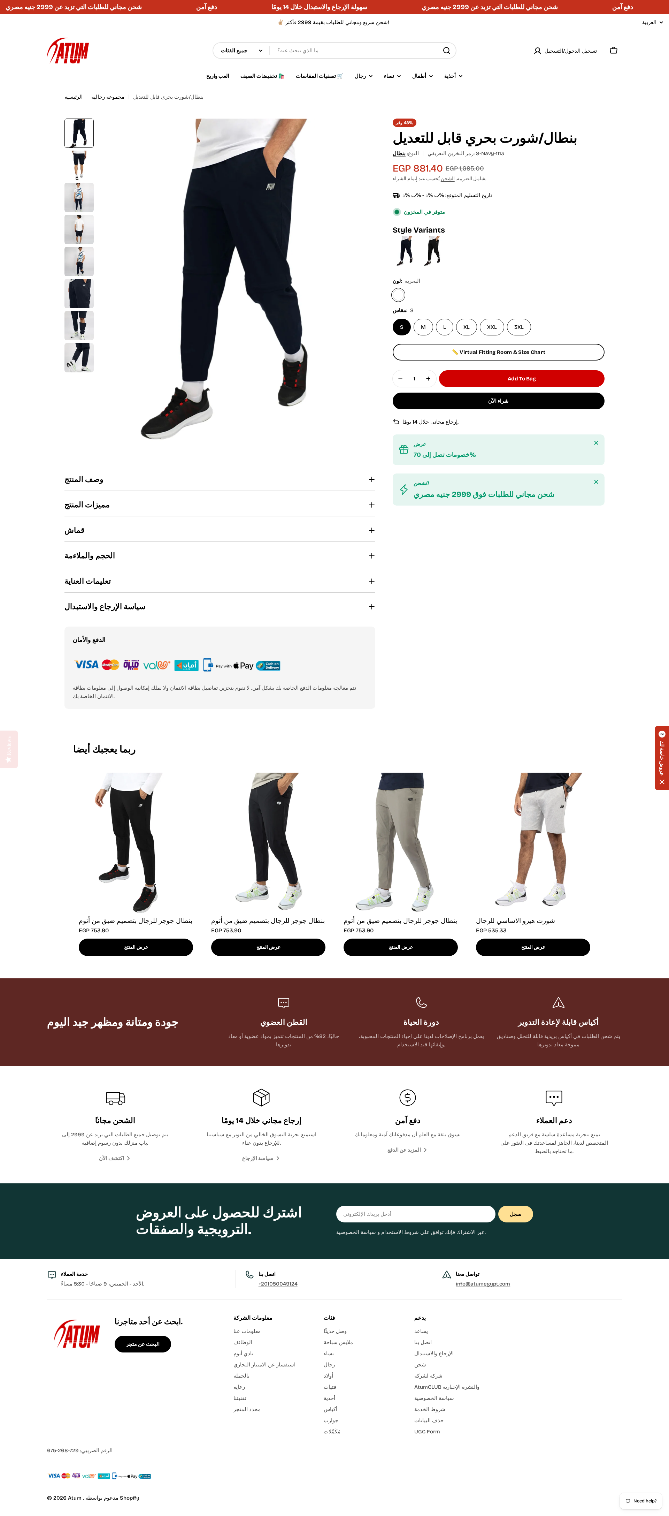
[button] (662, 758)
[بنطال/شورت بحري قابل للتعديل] (406, 240)
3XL (519, 327)
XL (466, 327)
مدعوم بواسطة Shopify (112, 1498)
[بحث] (447, 50)
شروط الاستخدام (400, 1232)
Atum (75, 1498)
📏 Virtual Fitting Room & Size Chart (499, 352)
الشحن (448, 179)
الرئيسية (73, 97)
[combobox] (334, 50)
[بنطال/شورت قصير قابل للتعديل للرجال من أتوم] (433, 240)
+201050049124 (278, 1284)
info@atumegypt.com (483, 1284)
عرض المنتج (136, 947)
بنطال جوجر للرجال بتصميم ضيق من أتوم (135, 921)
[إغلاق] (596, 442)
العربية (649, 22)
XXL (492, 327)
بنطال (399, 153)
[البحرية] (398, 295)
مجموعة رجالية (107, 97)
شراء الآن (498, 401)
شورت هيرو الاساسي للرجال (515, 921)
